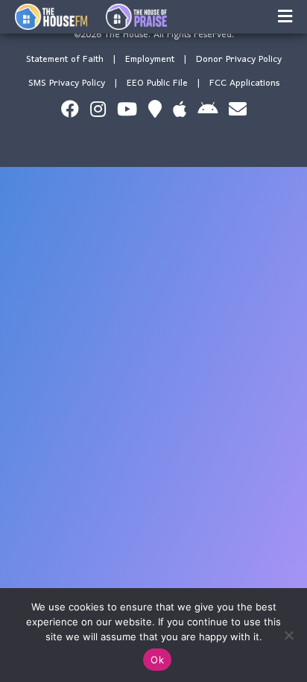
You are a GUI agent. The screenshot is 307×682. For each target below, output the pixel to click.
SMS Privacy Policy (66, 83)
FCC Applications (244, 83)
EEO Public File (157, 83)
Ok (157, 660)
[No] (288, 635)
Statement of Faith (65, 59)
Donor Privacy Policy (239, 59)
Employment (149, 59)
